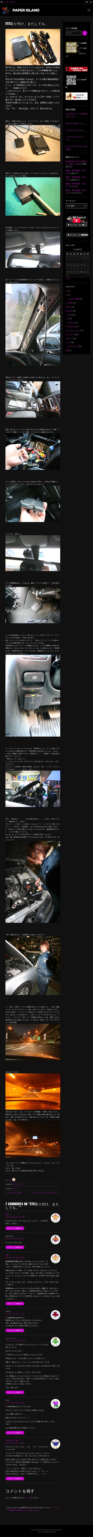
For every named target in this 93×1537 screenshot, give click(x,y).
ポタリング (70, 339)
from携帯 (69, 303)
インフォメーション (73, 331)
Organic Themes (50, 1532)
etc (67, 295)
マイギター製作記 (73, 299)
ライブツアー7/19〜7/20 (75, 130)
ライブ (68, 342)
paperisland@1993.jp (9, 2)
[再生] (68, 225)
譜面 (67, 350)
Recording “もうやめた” (14, 1193)
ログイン (26, 1498)
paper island (25, 10)
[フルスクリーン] (85, 225)
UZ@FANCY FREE (11, 1441)
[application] (77, 221)
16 (88, 265)
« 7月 (67, 279)
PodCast (69, 307)
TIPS (67, 319)
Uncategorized (71, 327)
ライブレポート (72, 346)
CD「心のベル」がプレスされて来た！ (45, 1193)
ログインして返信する (14, 1228)
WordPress (71, 323)
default (69, 315)
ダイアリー (15, 1188)
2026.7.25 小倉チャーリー (75, 123)
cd (66, 291)
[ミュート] (83, 225)
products (69, 311)
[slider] (84, 235)
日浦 (7, 1214)
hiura (9, 1180)
